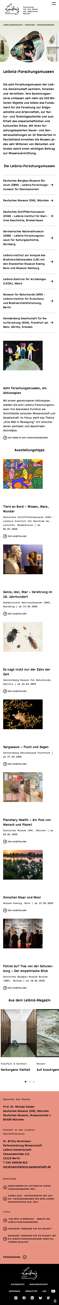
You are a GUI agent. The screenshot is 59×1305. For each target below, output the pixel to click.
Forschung (30, 25)
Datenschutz (18, 1284)
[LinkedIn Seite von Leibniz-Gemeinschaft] (32, 1298)
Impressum (14, 1291)
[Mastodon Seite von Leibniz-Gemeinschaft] (48, 1298)
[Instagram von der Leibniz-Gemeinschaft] (15, 1298)
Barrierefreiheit (39, 1284)
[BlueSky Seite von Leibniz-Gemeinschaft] (40, 1298)
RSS (44, 1291)
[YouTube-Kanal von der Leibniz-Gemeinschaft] (53, 1291)
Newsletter (31, 1291)
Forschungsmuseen (45, 25)
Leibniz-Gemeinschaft (13, 25)
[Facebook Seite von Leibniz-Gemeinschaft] (24, 1298)
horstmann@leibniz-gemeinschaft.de (27, 1166)
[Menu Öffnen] (54, 4)
